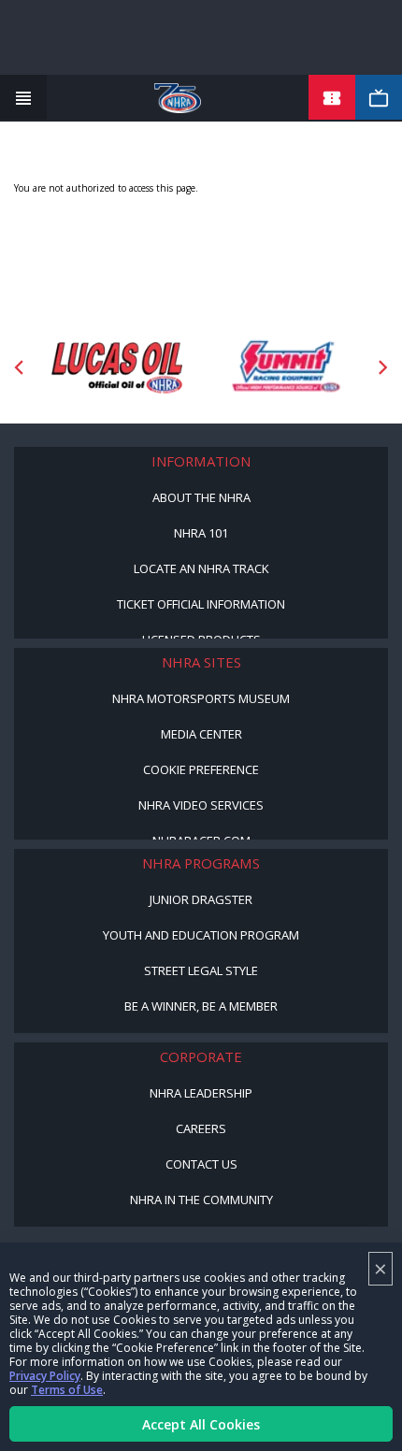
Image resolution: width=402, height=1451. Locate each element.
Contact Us (201, 1164)
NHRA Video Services (201, 805)
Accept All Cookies (201, 1424)
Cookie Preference (201, 769)
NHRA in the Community (201, 1199)
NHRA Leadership (201, 1093)
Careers (201, 1128)
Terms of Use (67, 1390)
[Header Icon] (23, 98)
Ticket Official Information (201, 604)
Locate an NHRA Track (201, 568)
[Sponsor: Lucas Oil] (116, 368)
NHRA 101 (201, 532)
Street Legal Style (201, 970)
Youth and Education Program (201, 935)
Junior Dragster (201, 899)
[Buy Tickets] (332, 98)
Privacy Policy (44, 1376)
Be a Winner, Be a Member (201, 1006)
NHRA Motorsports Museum (201, 698)
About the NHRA (201, 497)
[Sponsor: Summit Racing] (285, 368)
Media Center (201, 734)
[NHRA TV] (378, 98)
